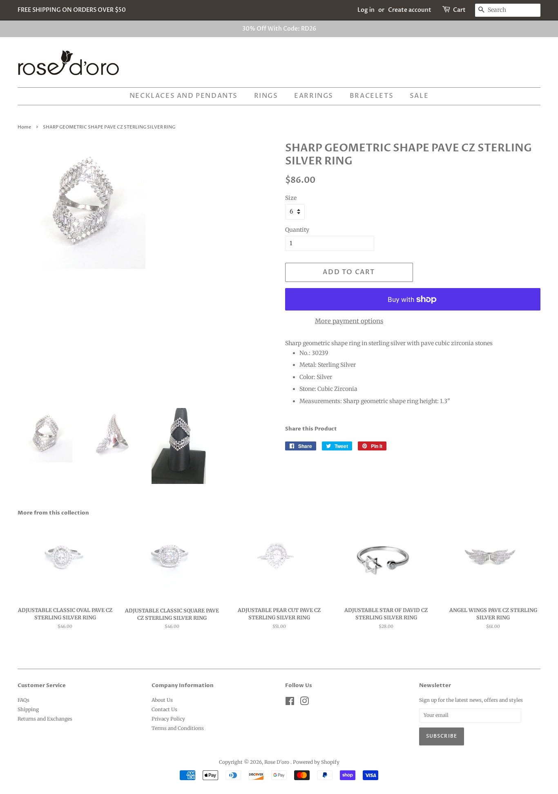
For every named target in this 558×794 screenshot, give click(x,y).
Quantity (297, 229)
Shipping (28, 709)
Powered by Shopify (316, 762)
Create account (409, 10)
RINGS (266, 95)
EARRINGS (313, 95)
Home (24, 127)
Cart (459, 10)
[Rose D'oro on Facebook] (290, 703)
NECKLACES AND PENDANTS (183, 95)
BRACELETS (371, 95)
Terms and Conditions (178, 728)
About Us (162, 700)
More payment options (349, 321)
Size (291, 198)
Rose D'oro (277, 762)
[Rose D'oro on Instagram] (304, 703)
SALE (419, 95)
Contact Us (164, 709)
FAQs (23, 700)
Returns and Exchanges (45, 719)
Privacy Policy (168, 719)
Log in (366, 10)
